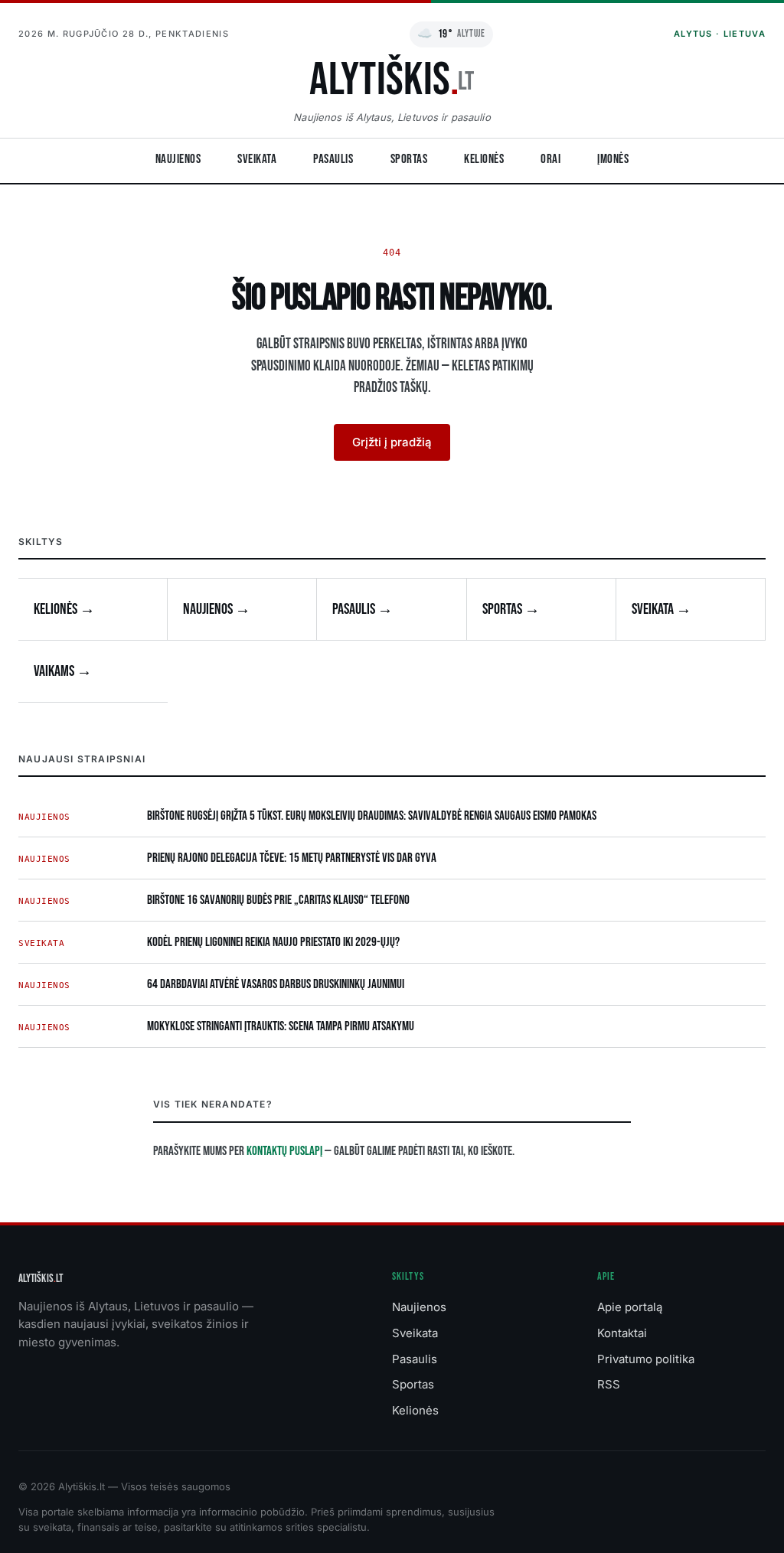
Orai (550, 159)
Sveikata (256, 159)
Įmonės (613, 159)
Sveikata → (661, 609)
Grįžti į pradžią (392, 442)
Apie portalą (629, 1307)
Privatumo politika (645, 1359)
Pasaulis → (362, 609)
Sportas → (511, 609)
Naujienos (178, 159)
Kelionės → (64, 609)
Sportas (409, 159)
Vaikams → (63, 671)
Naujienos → (216, 609)
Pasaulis (333, 159)
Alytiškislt (40, 1278)
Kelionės (484, 159)
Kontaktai (622, 1333)
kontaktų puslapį (284, 1151)
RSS (608, 1384)
